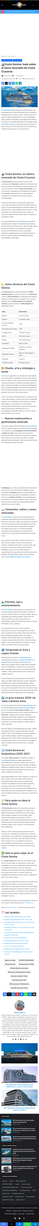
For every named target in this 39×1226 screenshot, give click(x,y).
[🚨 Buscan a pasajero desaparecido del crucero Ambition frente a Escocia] (6, 1169)
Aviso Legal (21, 1213)
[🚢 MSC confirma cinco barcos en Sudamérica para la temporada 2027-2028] (6, 1152)
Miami (34, 1190)
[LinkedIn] (9, 83)
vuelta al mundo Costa (20, 988)
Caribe (11, 1181)
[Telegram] (20, 83)
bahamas (4, 1181)
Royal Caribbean (30, 1196)
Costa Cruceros (11, 56)
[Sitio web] (13, 1039)
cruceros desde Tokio (19, 976)
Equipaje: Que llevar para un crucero (16, 943)
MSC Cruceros (6, 1193)
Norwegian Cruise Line (18, 1193)
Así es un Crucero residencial (14, 946)
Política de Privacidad (11, 1213)
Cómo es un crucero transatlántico (16, 938)
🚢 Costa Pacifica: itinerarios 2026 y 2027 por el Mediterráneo (19, 1055)
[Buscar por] (2, 6)
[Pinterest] (17, 994)
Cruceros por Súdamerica (20, 984)
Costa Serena (17, 60)
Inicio (4, 56)
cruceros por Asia (19, 980)
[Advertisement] (19, 34)
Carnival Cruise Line (20, 1181)
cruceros (17, 1184)
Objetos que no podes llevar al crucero (17, 949)
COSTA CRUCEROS (27, 960)
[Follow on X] (12, 75)
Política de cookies (28, 1210)
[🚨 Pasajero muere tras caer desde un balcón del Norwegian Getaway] (6, 1160)
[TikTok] (26, 1039)
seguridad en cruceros (8, 1199)
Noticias (28, 903)
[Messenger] (13, 83)
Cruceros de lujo (26, 1184)
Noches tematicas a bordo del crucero (17, 940)
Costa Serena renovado (19, 968)
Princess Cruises (19, 1196)
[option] (19, 1053)
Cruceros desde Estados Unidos (10, 1187)
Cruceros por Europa (25, 1190)
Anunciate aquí (30, 1213)
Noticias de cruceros (7, 1196)
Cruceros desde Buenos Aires (19, 972)
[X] (6, 83)
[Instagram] (23, 1039)
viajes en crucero (20, 1199)
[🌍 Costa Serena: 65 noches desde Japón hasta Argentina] (6, 1122)
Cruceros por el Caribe (26, 1187)
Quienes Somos (16, 1210)
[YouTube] (21, 1039)
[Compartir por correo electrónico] (34, 994)
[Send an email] (13, 75)
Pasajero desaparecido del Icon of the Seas (18, 919)
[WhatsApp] (16, 83)
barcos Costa (10, 960)
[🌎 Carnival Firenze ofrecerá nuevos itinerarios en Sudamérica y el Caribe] (6, 1131)
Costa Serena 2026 (27, 964)
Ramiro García (7, 75)
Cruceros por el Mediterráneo (9, 1190)
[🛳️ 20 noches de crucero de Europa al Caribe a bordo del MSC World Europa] (6, 1138)
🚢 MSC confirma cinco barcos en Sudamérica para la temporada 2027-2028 (24, 1151)
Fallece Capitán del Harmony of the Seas (18, 917)
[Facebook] (3, 83)
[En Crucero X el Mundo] (19, 5)
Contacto (8, 1210)
